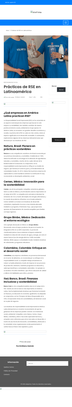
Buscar (54, 86)
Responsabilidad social (11, 82)
